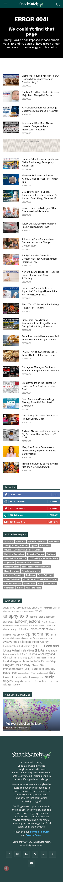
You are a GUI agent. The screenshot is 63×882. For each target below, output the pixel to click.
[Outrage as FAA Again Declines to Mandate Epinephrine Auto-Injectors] (11, 371)
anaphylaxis (15, 615)
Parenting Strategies (13, 575)
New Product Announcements (36, 566)
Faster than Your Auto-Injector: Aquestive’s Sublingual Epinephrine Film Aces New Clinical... (39, 291)
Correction (45, 545)
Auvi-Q (44, 622)
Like (56, 494)
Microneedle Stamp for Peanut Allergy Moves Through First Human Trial (40, 178)
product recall (42, 673)
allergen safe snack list (29, 607)
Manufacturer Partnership (29, 562)
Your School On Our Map (17, 695)
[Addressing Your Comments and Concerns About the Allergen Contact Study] (11, 243)
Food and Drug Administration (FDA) (31, 647)
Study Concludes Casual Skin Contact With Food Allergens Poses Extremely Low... (40, 258)
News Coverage (11, 571)
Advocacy (20, 541)
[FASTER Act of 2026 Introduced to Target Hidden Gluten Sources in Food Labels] (11, 356)
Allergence (54, 541)
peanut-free (10, 672)
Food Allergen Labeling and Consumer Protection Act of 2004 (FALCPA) (29, 638)
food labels (51, 650)
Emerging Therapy (35, 554)
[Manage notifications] (6, 868)
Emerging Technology (14, 554)
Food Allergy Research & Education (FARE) (26, 644)
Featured (51, 554)
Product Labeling (12, 579)
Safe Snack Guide (12, 583)
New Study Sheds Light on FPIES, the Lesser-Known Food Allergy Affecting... (40, 275)
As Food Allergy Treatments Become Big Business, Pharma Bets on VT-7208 (40, 434)
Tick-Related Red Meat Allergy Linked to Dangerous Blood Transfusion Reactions (37, 126)
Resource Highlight (48, 579)
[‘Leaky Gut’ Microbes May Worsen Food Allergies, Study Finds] (11, 227)
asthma (33, 616)
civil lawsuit (39, 625)
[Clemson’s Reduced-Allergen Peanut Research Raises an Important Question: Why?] (11, 80)
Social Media (50, 583)
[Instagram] (17, 854)
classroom (51, 625)
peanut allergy (23, 673)
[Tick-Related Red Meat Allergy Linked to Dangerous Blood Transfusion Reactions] (11, 127)
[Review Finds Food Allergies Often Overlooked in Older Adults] (11, 212)
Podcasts (30, 575)
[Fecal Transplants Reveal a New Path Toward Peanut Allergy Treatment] (11, 340)
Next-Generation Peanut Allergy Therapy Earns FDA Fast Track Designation (38, 402)
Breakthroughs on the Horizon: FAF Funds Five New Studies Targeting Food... (39, 386)
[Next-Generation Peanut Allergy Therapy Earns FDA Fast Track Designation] (11, 403)
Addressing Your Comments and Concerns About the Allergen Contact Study (38, 242)
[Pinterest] (35, 854)
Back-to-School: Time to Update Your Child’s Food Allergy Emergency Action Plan (41, 162)
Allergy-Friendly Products (16, 545)
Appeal (34, 545)
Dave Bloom (10, 728)
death (52, 629)
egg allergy (18, 634)
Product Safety (30, 579)
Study (20, 587)
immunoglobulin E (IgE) (15, 654)
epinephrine (37, 633)
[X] (52, 854)
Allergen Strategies (37, 541)
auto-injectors (27, 621)
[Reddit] (44, 854)
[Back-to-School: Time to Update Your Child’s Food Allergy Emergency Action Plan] (11, 163)
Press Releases (45, 575)
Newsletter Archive (31, 571)
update (16, 684)
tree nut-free (41, 681)
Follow (54, 501)
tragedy (8, 681)
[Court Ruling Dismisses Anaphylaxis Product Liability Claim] (11, 419)
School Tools (29, 583)
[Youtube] (31, 863)
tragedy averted (23, 681)
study (49, 676)
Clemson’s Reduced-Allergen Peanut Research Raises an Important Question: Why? (40, 79)
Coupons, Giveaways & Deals (18, 549)
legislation (41, 657)
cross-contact (39, 629)
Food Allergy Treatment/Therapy (43, 558)
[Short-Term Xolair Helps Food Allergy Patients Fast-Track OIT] (11, 308)
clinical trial (23, 629)
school (26, 677)
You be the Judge (33, 587)
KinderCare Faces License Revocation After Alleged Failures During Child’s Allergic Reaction (39, 323)
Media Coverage (11, 566)
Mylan (35, 665)
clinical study (9, 629)
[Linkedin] (26, 854)
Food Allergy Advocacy (15, 558)
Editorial (38, 549)
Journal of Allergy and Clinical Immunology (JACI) (29, 655)
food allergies (22, 641)
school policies (37, 677)
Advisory (8, 541)
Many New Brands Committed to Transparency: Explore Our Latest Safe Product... (39, 450)
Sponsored (9, 587)
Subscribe (52, 522)
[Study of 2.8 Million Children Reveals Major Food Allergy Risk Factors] (11, 96)
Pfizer (33, 673)
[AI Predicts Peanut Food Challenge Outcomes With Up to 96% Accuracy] (11, 111)
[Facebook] (9, 854)
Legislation (9, 562)
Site (40, 583)
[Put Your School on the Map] (31, 715)
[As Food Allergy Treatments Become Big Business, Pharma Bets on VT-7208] (11, 435)
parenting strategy (43, 668)
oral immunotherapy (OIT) (23, 667)
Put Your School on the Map (23, 723)
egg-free (7, 634)
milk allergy (23, 665)
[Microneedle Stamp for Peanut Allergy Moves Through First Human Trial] (11, 179)
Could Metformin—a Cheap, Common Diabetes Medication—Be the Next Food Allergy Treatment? (39, 195)
